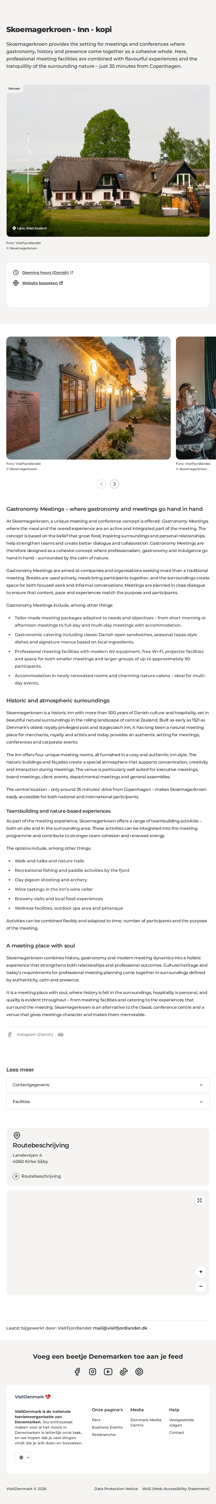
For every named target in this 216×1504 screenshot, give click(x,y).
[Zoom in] (200, 1271)
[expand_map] (199, 1200)
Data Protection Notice (116, 1488)
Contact (176, 1432)
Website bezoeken (40, 283)
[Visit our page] (92, 1371)
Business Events (107, 1427)
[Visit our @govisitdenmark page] (123, 1371)
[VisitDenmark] (33, 1396)
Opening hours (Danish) (45, 272)
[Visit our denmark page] (77, 1371)
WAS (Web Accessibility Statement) (176, 1488)
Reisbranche (104, 1434)
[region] (108, 1242)
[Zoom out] (200, 1286)
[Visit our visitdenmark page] (108, 1371)
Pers (96, 1420)
